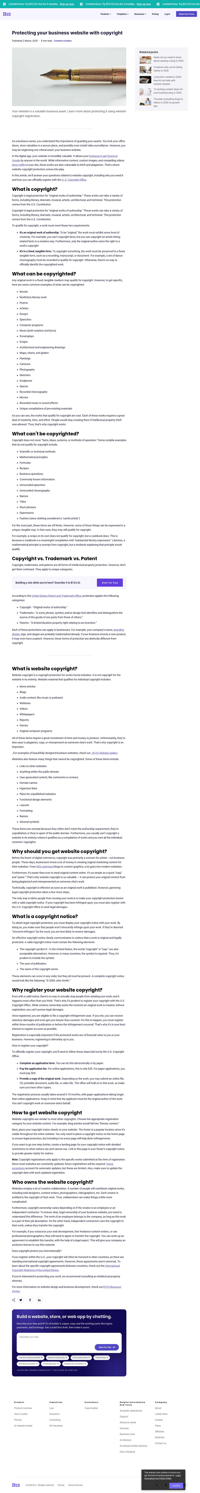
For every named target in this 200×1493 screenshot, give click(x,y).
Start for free (186, 14)
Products (105, 14)
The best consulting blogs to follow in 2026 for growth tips (168, 102)
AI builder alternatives (131, 1410)
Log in (167, 14)
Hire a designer (127, 1451)
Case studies (91, 1408)
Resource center (128, 1422)
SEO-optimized (45, 866)
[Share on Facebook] (30, 1300)
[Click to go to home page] (15, 14)
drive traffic (18, 164)
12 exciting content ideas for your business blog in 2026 (168, 91)
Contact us (160, 1443)
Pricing (155, 14)
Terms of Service (75, 1485)
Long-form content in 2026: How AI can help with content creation (168, 80)
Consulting (54, 1419)
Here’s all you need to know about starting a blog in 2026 (168, 59)
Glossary (124, 1428)
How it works (21, 1414)
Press (158, 1425)
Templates (122, 14)
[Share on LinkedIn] (39, 1300)
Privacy (61, 1485)
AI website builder (23, 1425)
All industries (56, 1425)
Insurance (54, 1414)
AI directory (125, 1440)
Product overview (23, 1408)
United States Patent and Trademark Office (56, 595)
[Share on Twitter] (20, 1300)
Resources (139, 14)
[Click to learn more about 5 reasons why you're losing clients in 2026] (145, 70)
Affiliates (159, 1431)
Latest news (161, 1414)
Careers (159, 1419)
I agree (176, 1486)
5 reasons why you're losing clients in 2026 (168, 69)
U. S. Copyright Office (74, 179)
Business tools (127, 1434)
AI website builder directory (133, 1446)
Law (51, 1408)
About (158, 1408)
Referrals (159, 1437)
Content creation (63, 40)
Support (124, 1416)
